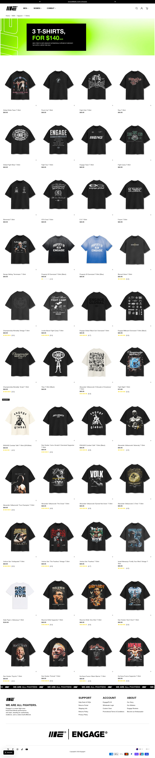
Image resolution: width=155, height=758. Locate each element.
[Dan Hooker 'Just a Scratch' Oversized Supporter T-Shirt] (58, 420)
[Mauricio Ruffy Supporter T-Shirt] (58, 594)
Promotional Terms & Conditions (113, 711)
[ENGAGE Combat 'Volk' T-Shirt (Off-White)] (20, 420)
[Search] (136, 8)
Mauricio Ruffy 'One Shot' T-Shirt (90, 620)
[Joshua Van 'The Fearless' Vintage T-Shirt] (58, 536)
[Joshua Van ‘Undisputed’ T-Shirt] (20, 536)
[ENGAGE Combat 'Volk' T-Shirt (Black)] (97, 420)
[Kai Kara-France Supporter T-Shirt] (135, 651)
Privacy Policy (83, 714)
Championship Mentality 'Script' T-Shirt (16, 387)
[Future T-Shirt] (135, 194)
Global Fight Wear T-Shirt (11, 165)
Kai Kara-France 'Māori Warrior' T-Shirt (93, 676)
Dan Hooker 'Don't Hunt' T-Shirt (128, 620)
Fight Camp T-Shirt (124, 165)
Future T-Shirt (122, 219)
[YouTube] (26, 749)
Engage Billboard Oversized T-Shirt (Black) (132, 330)
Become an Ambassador (135, 711)
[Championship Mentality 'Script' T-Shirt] (20, 361)
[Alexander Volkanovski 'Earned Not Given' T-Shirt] (97, 478)
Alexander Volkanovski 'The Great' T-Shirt (55, 503)
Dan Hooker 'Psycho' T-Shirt (12, 676)
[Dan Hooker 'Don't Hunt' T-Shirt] (135, 594)
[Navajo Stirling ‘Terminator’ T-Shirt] (20, 249)
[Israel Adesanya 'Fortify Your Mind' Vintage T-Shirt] (135, 536)
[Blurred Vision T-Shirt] (135, 249)
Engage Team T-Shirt (87, 165)
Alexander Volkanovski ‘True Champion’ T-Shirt (18, 505)
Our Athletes (131, 705)
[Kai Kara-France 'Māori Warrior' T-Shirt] (97, 651)
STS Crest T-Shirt (47, 219)
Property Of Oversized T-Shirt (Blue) (92, 274)
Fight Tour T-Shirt (47, 165)
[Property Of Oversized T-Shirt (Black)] (58, 249)
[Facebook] (12, 749)
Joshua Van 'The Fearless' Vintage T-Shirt (55, 561)
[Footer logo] (77, 734)
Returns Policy (83, 711)
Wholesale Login (108, 705)
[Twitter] (8, 749)
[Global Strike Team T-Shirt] (20, 85)
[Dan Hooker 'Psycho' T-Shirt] (20, 651)
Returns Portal (83, 705)
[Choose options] (36, 105)
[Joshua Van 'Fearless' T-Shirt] (97, 536)
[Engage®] (12, 8)
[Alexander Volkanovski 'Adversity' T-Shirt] (135, 420)
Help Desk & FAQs (85, 702)
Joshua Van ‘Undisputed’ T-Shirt (13, 561)
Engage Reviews (132, 708)
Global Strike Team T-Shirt (12, 110)
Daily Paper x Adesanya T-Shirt (13, 620)
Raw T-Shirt (122, 110)
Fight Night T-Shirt (124, 387)
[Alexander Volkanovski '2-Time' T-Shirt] (135, 478)
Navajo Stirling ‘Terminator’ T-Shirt (14, 274)
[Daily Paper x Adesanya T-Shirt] (20, 594)
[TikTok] (22, 749)
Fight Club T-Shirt (85, 110)
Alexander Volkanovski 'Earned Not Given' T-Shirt (96, 503)
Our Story (130, 702)
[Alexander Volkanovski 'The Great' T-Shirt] (58, 478)
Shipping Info (83, 708)
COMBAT (50, 8)
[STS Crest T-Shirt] (58, 194)
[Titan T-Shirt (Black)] (58, 361)
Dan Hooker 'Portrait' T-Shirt (50, 676)
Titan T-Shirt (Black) (48, 387)
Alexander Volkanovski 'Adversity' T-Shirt (131, 445)
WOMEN (37, 8)
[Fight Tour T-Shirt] (58, 139)
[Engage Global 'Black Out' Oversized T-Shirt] (97, 305)
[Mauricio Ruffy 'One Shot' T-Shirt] (97, 594)
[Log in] (141, 8)
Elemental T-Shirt (9, 219)
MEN (25, 8)
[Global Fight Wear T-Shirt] (20, 139)
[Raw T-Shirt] (135, 85)
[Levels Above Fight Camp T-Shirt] (58, 305)
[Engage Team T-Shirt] (97, 139)
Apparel (19, 16)
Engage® (82, 751)
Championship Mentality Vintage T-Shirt (16, 330)
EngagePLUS (107, 702)
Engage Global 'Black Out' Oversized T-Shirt (94, 330)
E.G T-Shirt (83, 219)
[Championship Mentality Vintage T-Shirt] (20, 305)
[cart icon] (147, 8)
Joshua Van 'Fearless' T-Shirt (89, 561)
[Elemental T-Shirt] (20, 194)
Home (8, 16)
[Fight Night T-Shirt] (135, 361)
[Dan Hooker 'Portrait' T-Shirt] (58, 651)
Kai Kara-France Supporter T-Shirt (129, 676)
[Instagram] (17, 749)
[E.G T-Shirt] (97, 194)
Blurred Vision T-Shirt (125, 274)
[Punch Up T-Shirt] (58, 85)
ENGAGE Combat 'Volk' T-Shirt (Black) (92, 445)
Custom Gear (107, 708)
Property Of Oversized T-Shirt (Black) (53, 274)
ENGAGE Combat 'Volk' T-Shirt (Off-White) (17, 445)
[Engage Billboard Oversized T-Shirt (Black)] (135, 305)
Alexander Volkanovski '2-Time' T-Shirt (130, 503)
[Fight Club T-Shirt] (97, 85)
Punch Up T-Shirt (47, 110)
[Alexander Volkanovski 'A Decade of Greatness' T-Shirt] (97, 361)
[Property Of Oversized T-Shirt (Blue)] (97, 249)
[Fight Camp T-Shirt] (135, 139)
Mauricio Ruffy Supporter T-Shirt (52, 620)
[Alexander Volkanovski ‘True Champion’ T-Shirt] (20, 479)
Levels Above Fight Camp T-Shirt (52, 330)
